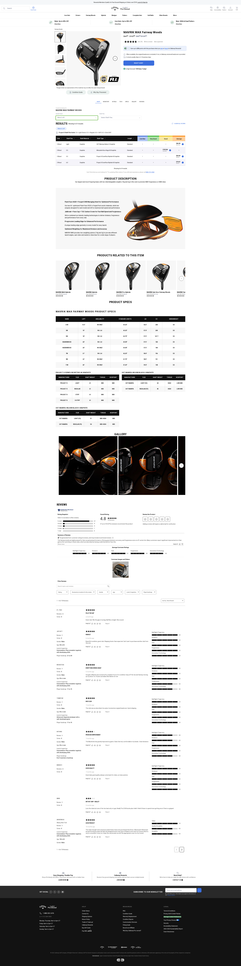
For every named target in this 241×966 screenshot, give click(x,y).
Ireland (140, 957)
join (162, 48)
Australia (109, 957)
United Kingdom (116, 957)
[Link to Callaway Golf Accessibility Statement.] (120, 961)
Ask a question (158, 41)
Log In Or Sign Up (142, 2)
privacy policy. (171, 896)
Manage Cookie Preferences (172, 918)
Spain (129, 957)
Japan (101, 957)
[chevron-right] (181, 280)
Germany (125, 957)
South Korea (145, 957)
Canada (105, 957)
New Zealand (134, 957)
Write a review (148, 41)
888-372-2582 (150, 173)
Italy (122, 957)
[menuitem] (211, 8)
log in (166, 48)
